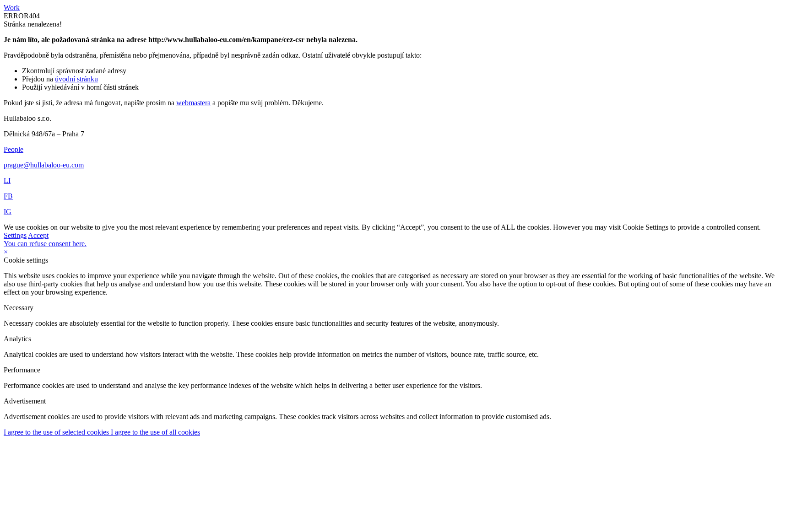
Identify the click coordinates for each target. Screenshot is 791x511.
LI (7, 180)
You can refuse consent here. (45, 243)
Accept (38, 235)
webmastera (193, 103)
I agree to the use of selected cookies (57, 432)
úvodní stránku (76, 79)
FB (8, 196)
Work (12, 7)
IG (7, 211)
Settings (15, 235)
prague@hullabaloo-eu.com (44, 165)
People (13, 149)
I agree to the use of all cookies (155, 432)
